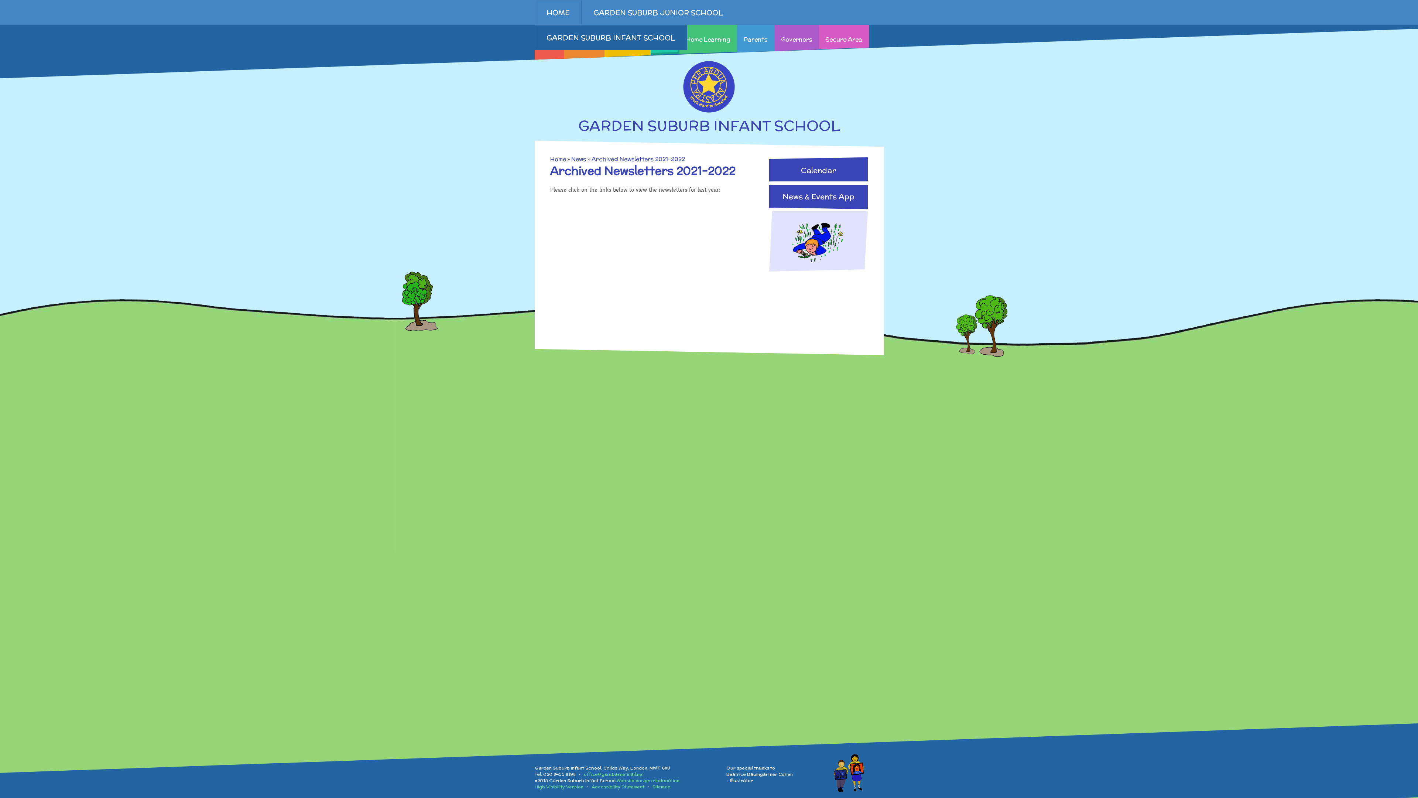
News (578, 159)
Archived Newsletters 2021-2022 (638, 159)
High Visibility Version (559, 787)
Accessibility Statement (618, 787)
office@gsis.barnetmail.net (614, 774)
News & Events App (818, 196)
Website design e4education (648, 780)
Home (558, 159)
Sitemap (662, 787)
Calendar (818, 170)
